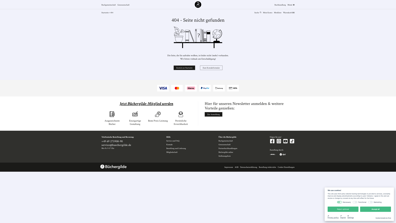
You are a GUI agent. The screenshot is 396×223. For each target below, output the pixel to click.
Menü (290, 5)
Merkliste (277, 12)
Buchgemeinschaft (108, 5)
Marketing (378, 202)
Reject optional (343, 209)
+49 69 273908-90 (112, 141)
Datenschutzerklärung (248, 167)
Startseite (105, 12)
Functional (362, 202)
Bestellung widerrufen (267, 167)
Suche (256, 12)
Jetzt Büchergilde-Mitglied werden (146, 103)
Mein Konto (267, 12)
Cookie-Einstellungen (286, 167)
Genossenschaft (123, 5)
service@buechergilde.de (116, 145)
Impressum (228, 167)
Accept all (376, 209)
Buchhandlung (280, 5)
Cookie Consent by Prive (383, 218)
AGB (236, 167)
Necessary (347, 202)
